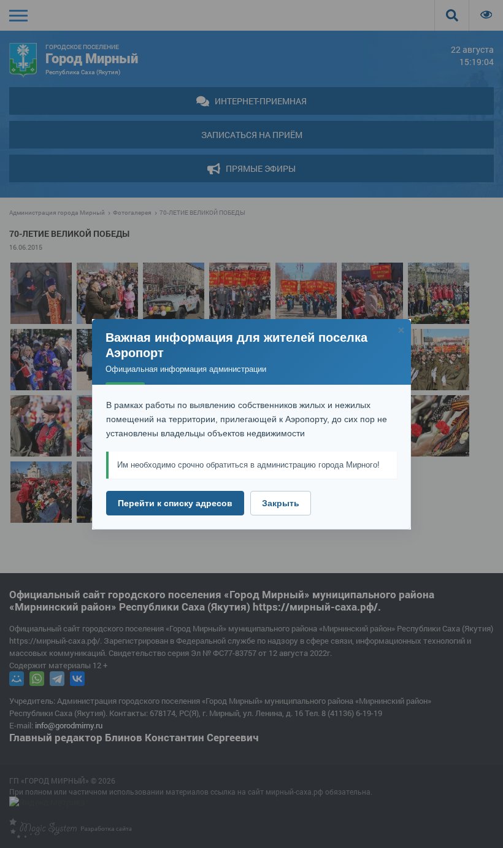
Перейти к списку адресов (175, 503)
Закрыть (280, 503)
